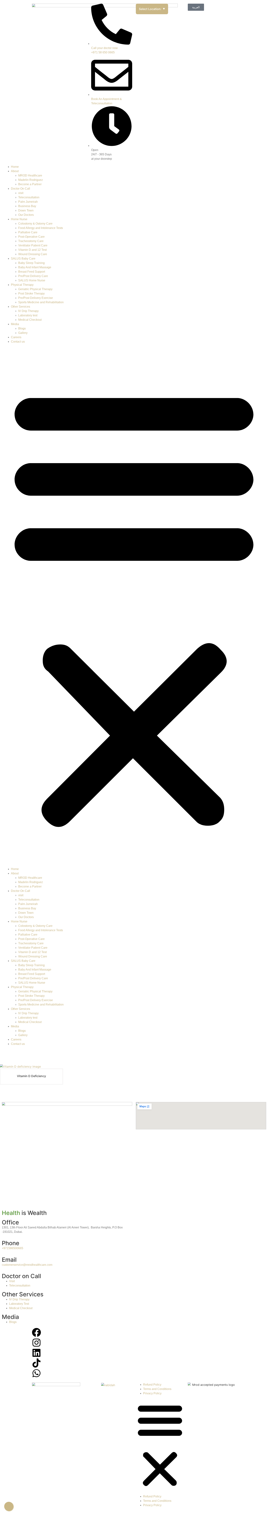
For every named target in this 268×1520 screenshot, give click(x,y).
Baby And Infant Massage (34, 267)
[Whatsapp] (36, 1373)
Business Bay (27, 206)
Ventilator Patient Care (32, 245)
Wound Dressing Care (32, 254)
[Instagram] (36, 1342)
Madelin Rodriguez (30, 179)
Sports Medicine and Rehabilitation (41, 302)
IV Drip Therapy (28, 311)
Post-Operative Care (31, 236)
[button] (134, 605)
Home (15, 166)
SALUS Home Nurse (31, 280)
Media (15, 324)
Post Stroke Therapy (31, 293)
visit (20, 193)
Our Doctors (26, 214)
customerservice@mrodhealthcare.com (27, 1264)
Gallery (23, 332)
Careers (16, 337)
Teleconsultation (28, 197)
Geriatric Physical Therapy (35, 289)
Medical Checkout (30, 319)
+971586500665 (12, 1248)
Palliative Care (27, 232)
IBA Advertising (194, 1513)
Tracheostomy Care (31, 241)
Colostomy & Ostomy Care (35, 223)
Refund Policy (152, 1384)
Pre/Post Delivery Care (33, 276)
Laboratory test (27, 315)
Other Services (20, 306)
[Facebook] (36, 1332)
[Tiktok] (36, 1363)
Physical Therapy (22, 284)
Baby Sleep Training (31, 262)
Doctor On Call (20, 188)
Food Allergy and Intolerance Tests (40, 227)
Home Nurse (19, 219)
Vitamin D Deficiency (31, 1076)
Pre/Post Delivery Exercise (35, 297)
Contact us (18, 341)
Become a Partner (30, 184)
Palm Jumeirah (28, 201)
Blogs (22, 328)
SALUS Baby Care (23, 258)
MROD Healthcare (30, 175)
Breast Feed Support (31, 271)
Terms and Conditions (157, 1389)
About (15, 171)
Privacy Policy (152, 1393)
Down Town (26, 210)
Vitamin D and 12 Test (32, 249)
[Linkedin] (36, 1352)
